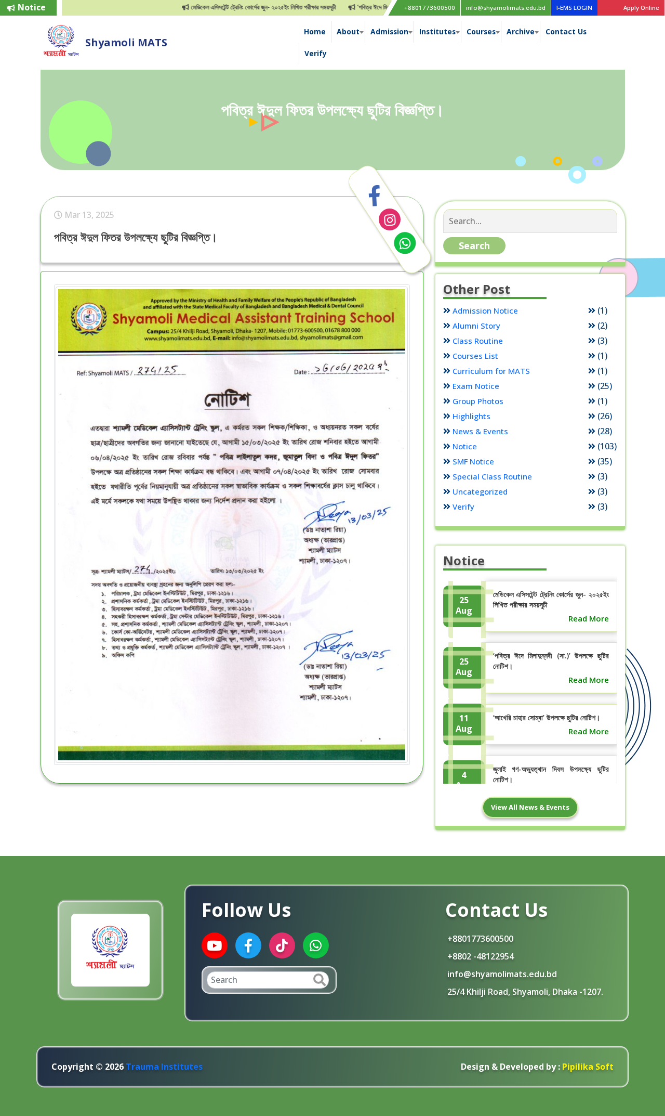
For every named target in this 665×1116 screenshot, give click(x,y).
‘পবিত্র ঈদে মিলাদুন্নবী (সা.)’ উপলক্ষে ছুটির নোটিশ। (385, 7)
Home (315, 31)
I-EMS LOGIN (574, 7)
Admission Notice (485, 310)
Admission (389, 31)
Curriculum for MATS (491, 371)
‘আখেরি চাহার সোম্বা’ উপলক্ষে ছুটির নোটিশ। (546, 717)
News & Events (480, 431)
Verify (315, 53)
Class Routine (478, 340)
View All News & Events (530, 807)
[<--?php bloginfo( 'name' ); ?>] (61, 41)
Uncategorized (480, 491)
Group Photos (478, 401)
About (348, 31)
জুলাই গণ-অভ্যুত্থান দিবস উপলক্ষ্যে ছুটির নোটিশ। (551, 774)
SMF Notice (473, 461)
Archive (521, 31)
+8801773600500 (429, 7)
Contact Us (566, 31)
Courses (481, 31)
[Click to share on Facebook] (375, 196)
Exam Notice (476, 386)
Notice (465, 446)
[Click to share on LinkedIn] (390, 219)
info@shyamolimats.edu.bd (506, 7)
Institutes (437, 31)
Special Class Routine (492, 476)
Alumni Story (476, 325)
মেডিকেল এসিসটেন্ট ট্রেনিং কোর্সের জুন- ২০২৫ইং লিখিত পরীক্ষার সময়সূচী (238, 7)
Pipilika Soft (587, 1066)
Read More (588, 618)
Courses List (475, 356)
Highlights (471, 416)
